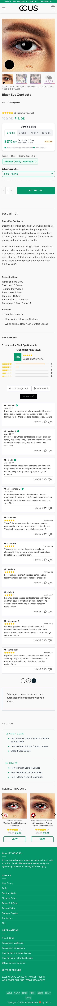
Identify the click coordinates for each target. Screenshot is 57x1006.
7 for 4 (34, 133)
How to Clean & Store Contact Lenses (29, 746)
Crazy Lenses (17, 87)
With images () (20, 388)
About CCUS (8, 938)
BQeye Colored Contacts (13, 963)
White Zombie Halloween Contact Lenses (26, 323)
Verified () (42, 388)
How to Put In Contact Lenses (25, 768)
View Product (14, 840)
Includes (6, 156)
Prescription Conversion (13, 948)
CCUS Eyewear (14, 102)
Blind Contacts (12, 89)
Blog (4, 923)
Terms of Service (10, 913)
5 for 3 (23, 133)
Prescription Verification (13, 943)
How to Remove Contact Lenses (27, 772)
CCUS (4, 87)
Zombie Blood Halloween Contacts (14, 824)
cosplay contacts (14, 314)
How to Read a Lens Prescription (27, 777)
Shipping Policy (9, 898)
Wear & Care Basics (21, 751)
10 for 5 (46, 133)
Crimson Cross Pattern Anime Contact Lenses (42, 824)
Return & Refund (9, 903)
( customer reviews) (24, 113)
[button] (3, 8)
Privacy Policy (8, 908)
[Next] (50, 45)
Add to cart (36, 190)
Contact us (7, 918)
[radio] (20, 161)
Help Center (7, 883)
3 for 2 (11, 133)
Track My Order (9, 893)
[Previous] (6, 45)
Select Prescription (10, 169)
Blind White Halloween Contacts (21, 319)
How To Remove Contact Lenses (17, 958)
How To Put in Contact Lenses (16, 953)
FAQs (4, 888)
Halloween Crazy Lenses (40, 87)
